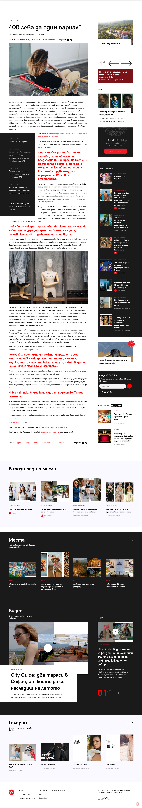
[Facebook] (68, 40)
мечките (15, 423)
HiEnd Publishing (125, 790)
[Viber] (71, 40)
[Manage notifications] (137, 804)
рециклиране (60, 442)
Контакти (43, 798)
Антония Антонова (42, 442)
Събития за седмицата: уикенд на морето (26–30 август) (19, 205)
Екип (41, 794)
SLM (120, 792)
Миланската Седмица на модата (52, 427)
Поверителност (58, 791)
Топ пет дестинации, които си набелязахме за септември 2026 (19, 173)
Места (21, 791)
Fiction (108, 792)
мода (28, 442)
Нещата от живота (14, 20)
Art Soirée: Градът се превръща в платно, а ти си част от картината (20, 189)
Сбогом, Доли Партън (18, 140)
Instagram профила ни (50, 432)
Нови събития (24, 794)
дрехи (19, 442)
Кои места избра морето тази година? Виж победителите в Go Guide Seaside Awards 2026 (20, 155)
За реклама (43, 791)
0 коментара (49, 40)
